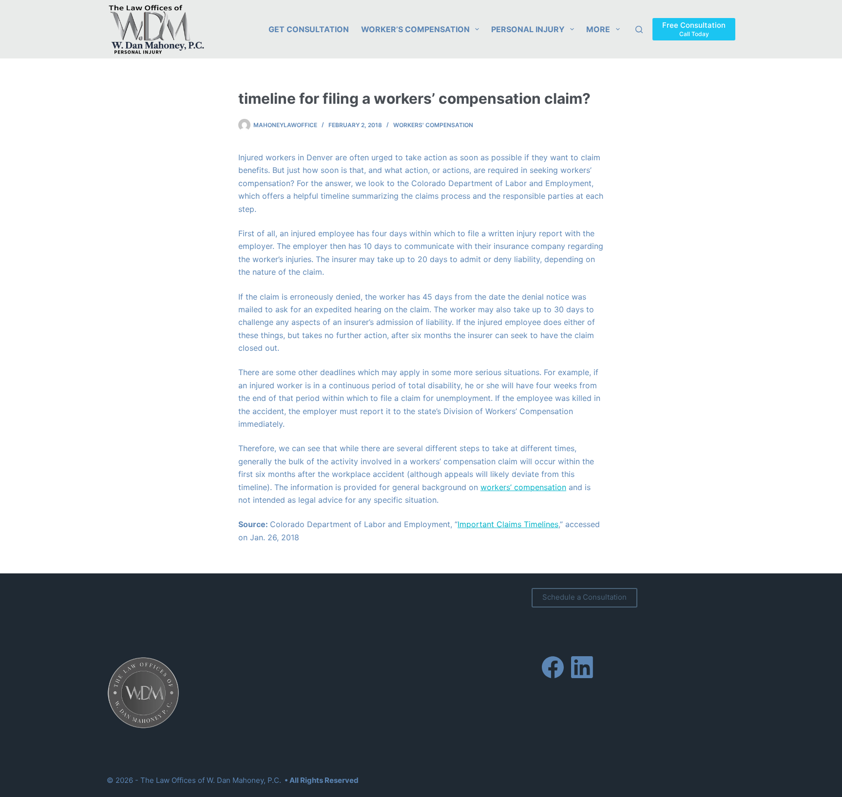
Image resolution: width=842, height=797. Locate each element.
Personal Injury (528, 29)
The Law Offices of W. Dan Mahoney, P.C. (210, 780)
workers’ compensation (523, 487)
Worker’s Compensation (415, 29)
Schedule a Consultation (584, 597)
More (598, 29)
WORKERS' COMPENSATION (433, 125)
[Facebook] (553, 667)
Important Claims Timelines (508, 524)
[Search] (639, 29)
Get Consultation (308, 29)
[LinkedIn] (582, 667)
